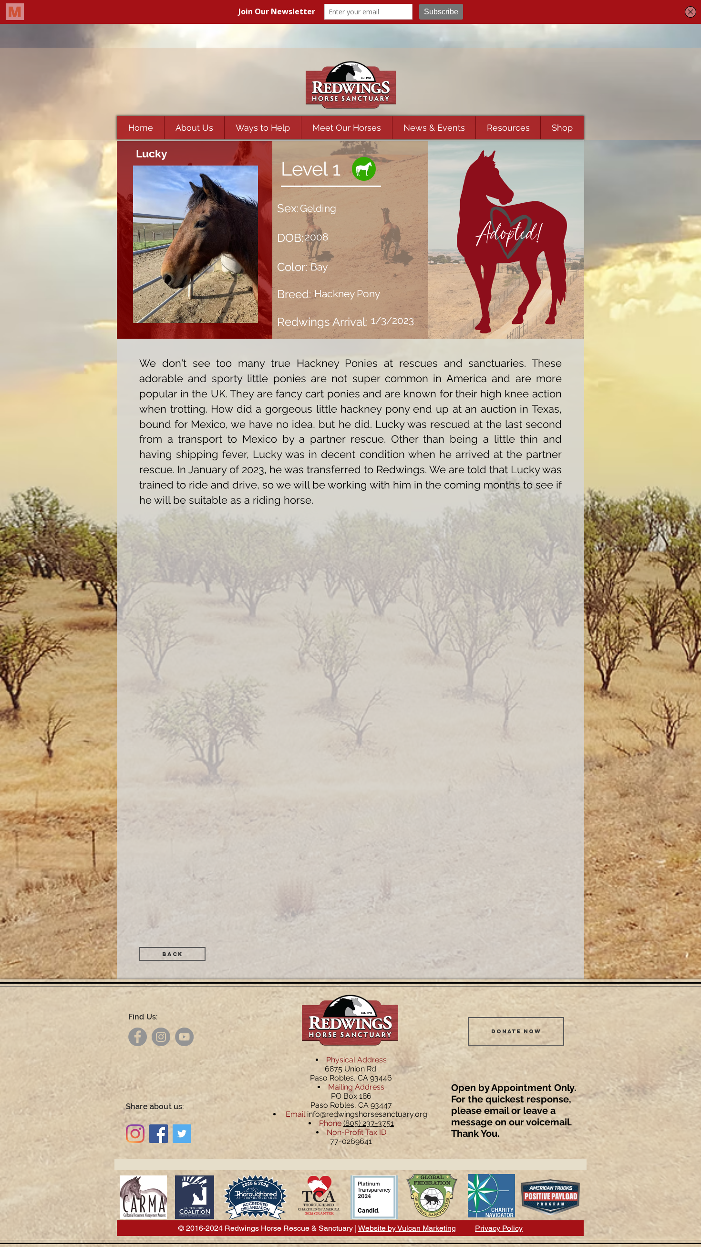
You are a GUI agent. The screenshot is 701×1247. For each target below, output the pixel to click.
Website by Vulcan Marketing (407, 1228)
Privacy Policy (499, 1228)
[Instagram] (161, 1037)
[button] (194, 127)
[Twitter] (182, 1133)
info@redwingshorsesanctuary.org (367, 1114)
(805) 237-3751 (368, 1123)
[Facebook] (137, 1037)
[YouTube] (184, 1037)
